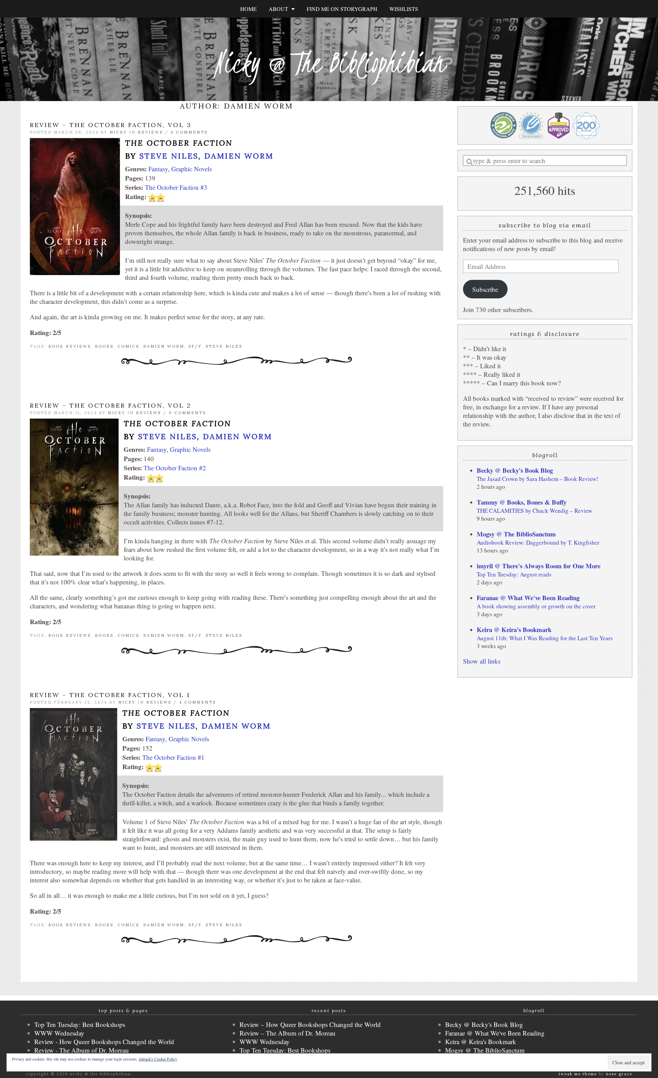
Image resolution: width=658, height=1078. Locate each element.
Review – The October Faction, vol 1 (110, 695)
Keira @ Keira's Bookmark (514, 629)
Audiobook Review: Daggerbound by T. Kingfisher (538, 542)
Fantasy (158, 168)
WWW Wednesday (59, 1033)
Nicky (118, 132)
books (104, 346)
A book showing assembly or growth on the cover (536, 606)
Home (248, 8)
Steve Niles (168, 156)
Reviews (150, 132)
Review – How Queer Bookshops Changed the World (310, 1024)
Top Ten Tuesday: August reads (514, 574)
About (280, 8)
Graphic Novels (191, 168)
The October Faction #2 (175, 467)
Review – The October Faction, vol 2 (110, 405)
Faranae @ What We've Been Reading (528, 597)
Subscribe (485, 289)
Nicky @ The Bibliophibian (329, 62)
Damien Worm (238, 156)
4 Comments (197, 702)
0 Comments (189, 132)
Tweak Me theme (578, 1073)
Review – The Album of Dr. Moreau (288, 1033)
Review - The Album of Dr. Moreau (81, 1050)
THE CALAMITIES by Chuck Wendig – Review (534, 511)
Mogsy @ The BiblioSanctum (516, 533)
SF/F (195, 346)
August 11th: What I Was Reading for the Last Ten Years (545, 638)
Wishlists (403, 8)
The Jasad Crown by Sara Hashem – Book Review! (537, 479)
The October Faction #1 (173, 757)
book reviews (69, 346)
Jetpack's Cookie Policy (158, 1059)
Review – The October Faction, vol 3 (111, 125)
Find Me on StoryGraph (342, 8)
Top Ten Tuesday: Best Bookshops (79, 1024)
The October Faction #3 (176, 187)
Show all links (481, 661)
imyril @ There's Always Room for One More (538, 565)
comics (128, 346)
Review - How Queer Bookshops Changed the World (104, 1041)
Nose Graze (619, 1073)
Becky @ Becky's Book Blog (515, 470)
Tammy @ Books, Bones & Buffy (521, 502)
